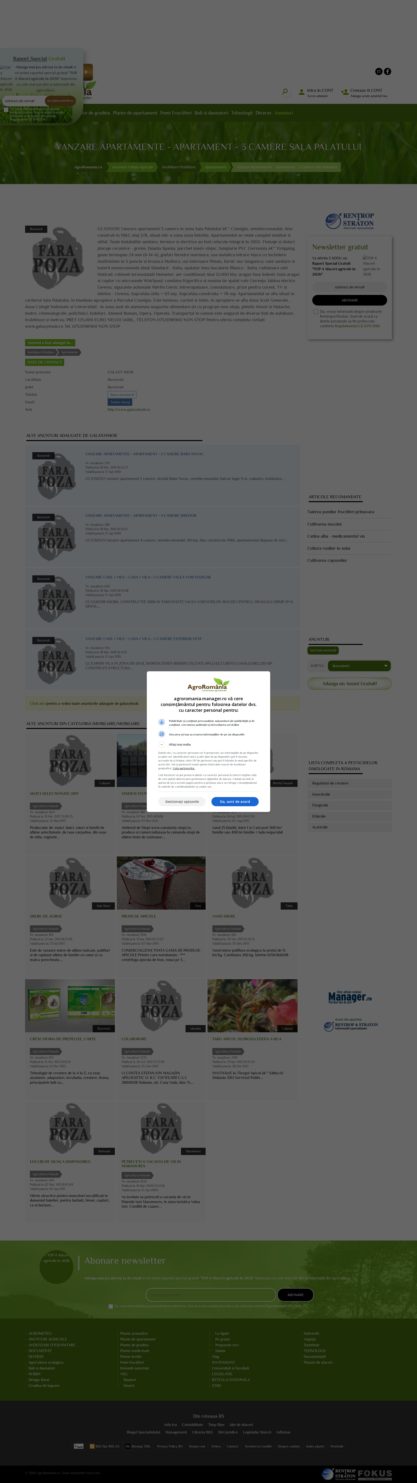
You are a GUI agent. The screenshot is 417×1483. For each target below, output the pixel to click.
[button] (208, 744)
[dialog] (208, 741)
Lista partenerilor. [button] (184, 768)
